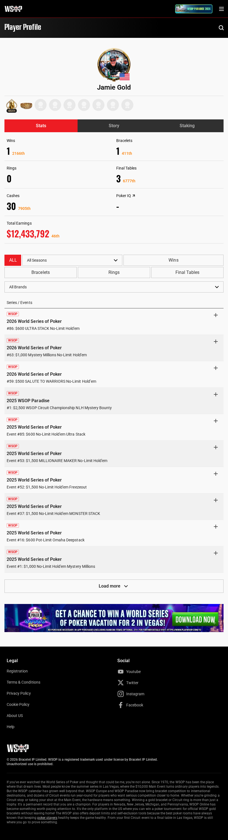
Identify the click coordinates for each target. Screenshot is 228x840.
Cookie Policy (18, 704)
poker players (47, 818)
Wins (173, 260)
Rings (114, 272)
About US (15, 715)
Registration (17, 671)
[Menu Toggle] (221, 9)
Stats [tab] (41, 125)
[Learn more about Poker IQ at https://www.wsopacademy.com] (134, 195)
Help (10, 726)
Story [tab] (114, 125)
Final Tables (187, 272)
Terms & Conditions (23, 682)
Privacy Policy (19, 693)
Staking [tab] (187, 125)
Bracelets (40, 272)
